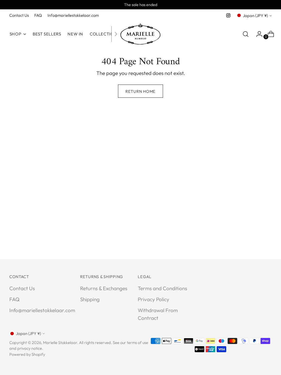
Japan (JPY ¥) (255, 15)
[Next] (116, 34)
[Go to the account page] (257, 34)
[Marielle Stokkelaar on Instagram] (228, 15)
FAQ (14, 299)
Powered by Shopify (27, 354)
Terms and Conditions (162, 288)
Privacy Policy (153, 299)
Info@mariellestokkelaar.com (42, 310)
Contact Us (22, 288)
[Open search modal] (245, 34)
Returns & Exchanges (103, 288)
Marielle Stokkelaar (60, 342)
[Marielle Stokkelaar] (140, 34)
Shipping (90, 299)
